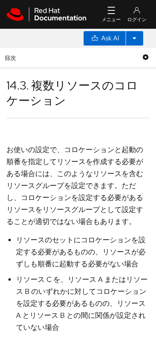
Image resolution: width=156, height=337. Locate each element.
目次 (11, 57)
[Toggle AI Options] (134, 38)
